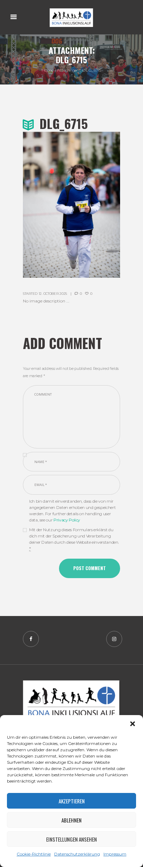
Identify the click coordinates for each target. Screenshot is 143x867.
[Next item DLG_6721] (96, 205)
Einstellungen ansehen (71, 839)
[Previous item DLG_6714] (47, 205)
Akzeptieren (72, 801)
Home (47, 70)
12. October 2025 (53, 293)
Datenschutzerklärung (77, 854)
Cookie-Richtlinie (34, 854)
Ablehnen (71, 820)
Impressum (114, 854)
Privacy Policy (66, 519)
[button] (132, 723)
